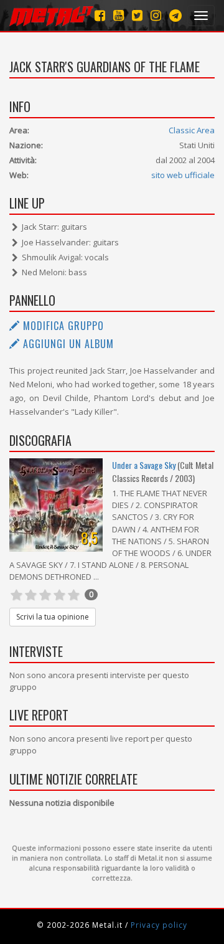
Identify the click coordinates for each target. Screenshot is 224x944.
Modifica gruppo (62, 325)
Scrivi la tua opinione (52, 616)
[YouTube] (118, 15)
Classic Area (192, 130)
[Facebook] (100, 15)
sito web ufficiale (183, 175)
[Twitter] (137, 15)
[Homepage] (51, 15)
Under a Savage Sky (143, 464)
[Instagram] (175, 15)
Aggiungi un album (67, 343)
